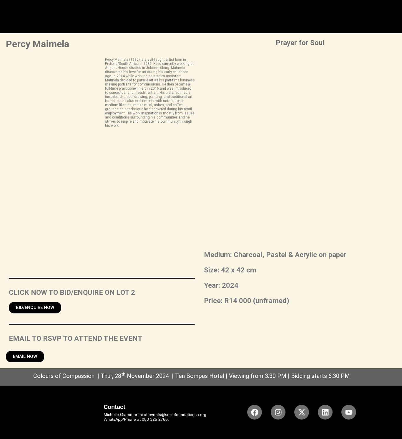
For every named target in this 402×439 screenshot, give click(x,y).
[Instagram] (278, 412)
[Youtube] (348, 412)
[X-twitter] (301, 412)
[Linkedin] (325, 412)
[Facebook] (254, 412)
